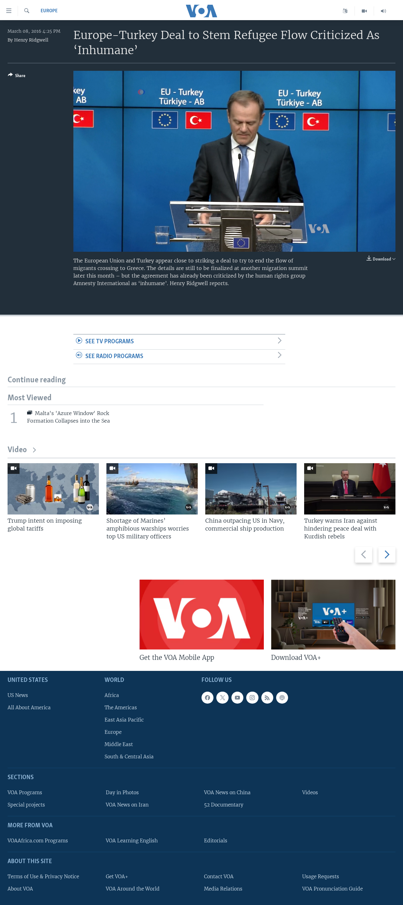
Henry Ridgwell (31, 40)
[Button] (17, 77)
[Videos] (364, 11)
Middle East (119, 744)
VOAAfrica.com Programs (38, 841)
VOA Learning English (132, 841)
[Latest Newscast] (383, 11)
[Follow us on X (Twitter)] (222, 698)
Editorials (215, 841)
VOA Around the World (133, 889)
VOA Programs (25, 792)
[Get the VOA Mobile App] (201, 614)
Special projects (26, 805)
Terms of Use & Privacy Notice (43, 877)
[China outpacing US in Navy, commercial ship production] (251, 488)
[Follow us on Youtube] (237, 698)
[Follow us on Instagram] (252, 698)
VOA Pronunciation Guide (332, 889)
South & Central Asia (129, 757)
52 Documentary (223, 805)
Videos (310, 792)
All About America (29, 708)
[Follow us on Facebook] (207, 698)
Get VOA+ (117, 877)
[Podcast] (282, 698)
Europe (49, 11)
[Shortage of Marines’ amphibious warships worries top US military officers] (152, 488)
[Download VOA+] (333, 614)
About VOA (20, 889)
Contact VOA (219, 877)
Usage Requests (320, 877)
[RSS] (267, 698)
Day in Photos (122, 792)
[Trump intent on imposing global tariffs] (53, 488)
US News (18, 695)
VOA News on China (227, 792)
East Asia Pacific (124, 720)
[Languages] (345, 11)
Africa (112, 695)
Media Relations (223, 889)
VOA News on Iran (127, 805)
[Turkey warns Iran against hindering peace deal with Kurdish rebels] (349, 488)
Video (17, 450)
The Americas (121, 708)
